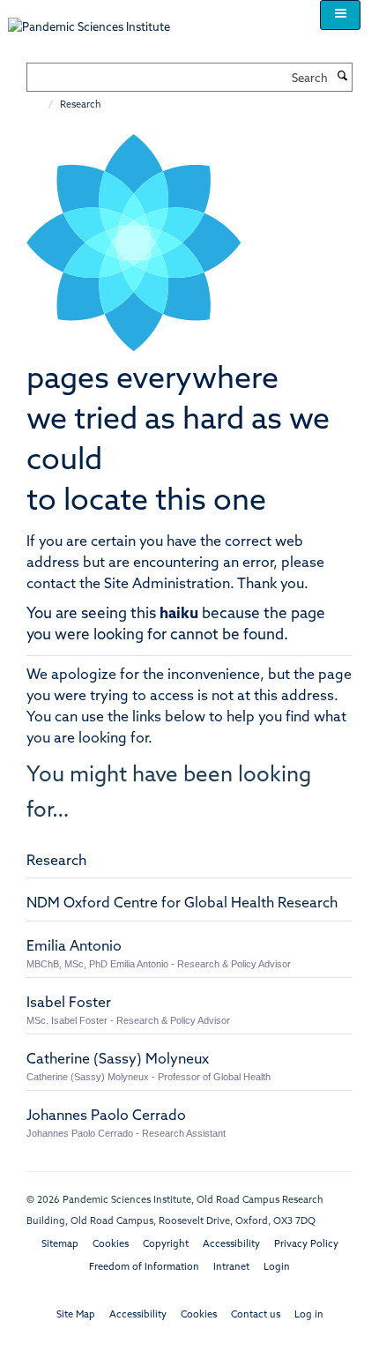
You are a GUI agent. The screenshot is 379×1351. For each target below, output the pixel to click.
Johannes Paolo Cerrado (106, 1116)
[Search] (342, 77)
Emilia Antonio (74, 947)
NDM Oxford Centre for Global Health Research (182, 904)
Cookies (111, 1245)
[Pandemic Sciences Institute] (98, 19)
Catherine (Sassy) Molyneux (117, 1060)
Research (56, 862)
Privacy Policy (306, 1245)
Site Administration (167, 585)
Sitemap (59, 1245)
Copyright (166, 1245)
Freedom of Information (144, 1268)
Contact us (255, 1315)
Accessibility (231, 1245)
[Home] (42, 105)
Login (277, 1268)
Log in (308, 1315)
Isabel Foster (68, 1003)
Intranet (231, 1268)
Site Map (75, 1315)
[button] (340, 15)
